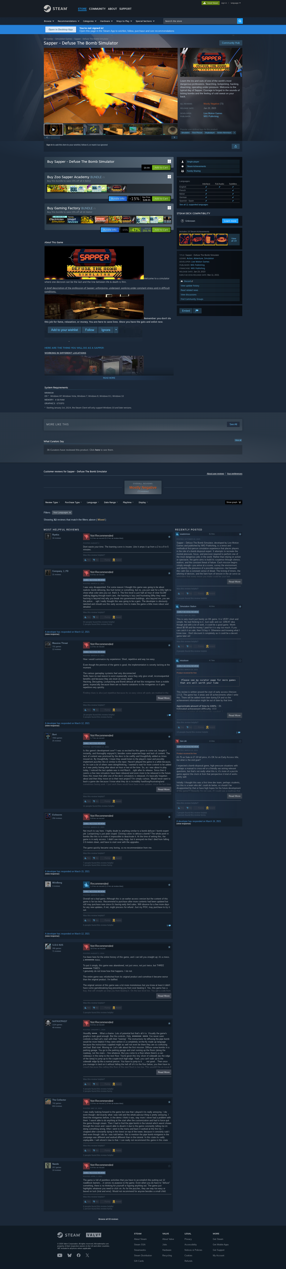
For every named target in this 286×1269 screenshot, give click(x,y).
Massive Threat (60, 643)
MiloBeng (57, 882)
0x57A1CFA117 (59, 1021)
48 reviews (56, 1027)
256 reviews (57, 818)
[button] (49, 21)
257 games (56, 1167)
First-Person (197, 133)
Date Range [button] (110, 502)
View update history (190, 285)
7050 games (57, 738)
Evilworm (57, 815)
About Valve (168, 1239)
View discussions (188, 294)
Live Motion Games (213, 113)
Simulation (185, 133)
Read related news (189, 290)
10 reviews (56, 1170)
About (112, 8)
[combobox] (200, 21)
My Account (218, 1255)
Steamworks (140, 1250)
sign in (224, 3)
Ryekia (55, 534)
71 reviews (56, 951)
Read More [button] (164, 698)
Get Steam (218, 1239)
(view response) (52, 634)
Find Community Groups (192, 299)
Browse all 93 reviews (108, 1219)
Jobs (164, 1244)
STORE (82, 8)
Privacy (188, 1239)
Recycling (167, 1255)
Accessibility (191, 1244)
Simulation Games (63, 39)
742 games (56, 1103)
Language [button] (92, 502)
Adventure (198, 258)
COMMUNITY (97, 8)
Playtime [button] (127, 502)
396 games (56, 948)
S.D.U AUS (57, 945)
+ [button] (234, 133)
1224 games (57, 1025)
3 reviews (56, 886)
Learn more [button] (230, 221)
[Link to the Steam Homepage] (56, 11)
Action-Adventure (224, 133)
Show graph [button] (231, 502)
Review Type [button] (51, 502)
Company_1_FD (60, 571)
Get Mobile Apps (221, 1244)
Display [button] (142, 502)
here (97, 449)
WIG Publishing (211, 116)
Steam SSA (139, 1244)
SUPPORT (125, 8)
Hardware (166, 1250)
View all (238, 440)
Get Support (218, 1250)
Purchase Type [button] (72, 502)
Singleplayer (210, 133)
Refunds (188, 1261)
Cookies (188, 1255)
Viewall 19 (234, 239)
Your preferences (234, 474)
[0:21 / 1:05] (111, 85)
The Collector (59, 1100)
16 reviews (56, 538)
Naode (55, 1164)
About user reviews (215, 474)
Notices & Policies (193, 1250)
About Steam (140, 1239)
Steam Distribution (143, 1255)
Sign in (49, 145)
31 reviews (56, 574)
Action (190, 258)
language (234, 3)
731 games (56, 646)
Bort (54, 734)
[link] (140, 198)
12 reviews (56, 649)
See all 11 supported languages (193, 204)
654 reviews (57, 1106)
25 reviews (56, 741)
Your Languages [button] (60, 512)
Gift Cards (139, 1261)
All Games (48, 39)
